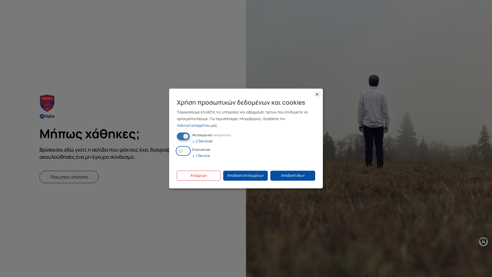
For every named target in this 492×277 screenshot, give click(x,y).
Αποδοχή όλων (293, 175)
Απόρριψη (198, 175)
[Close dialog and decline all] (317, 94)
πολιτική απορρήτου (193, 125)
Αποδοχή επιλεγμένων (245, 175)
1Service (201, 155)
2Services (202, 140)
